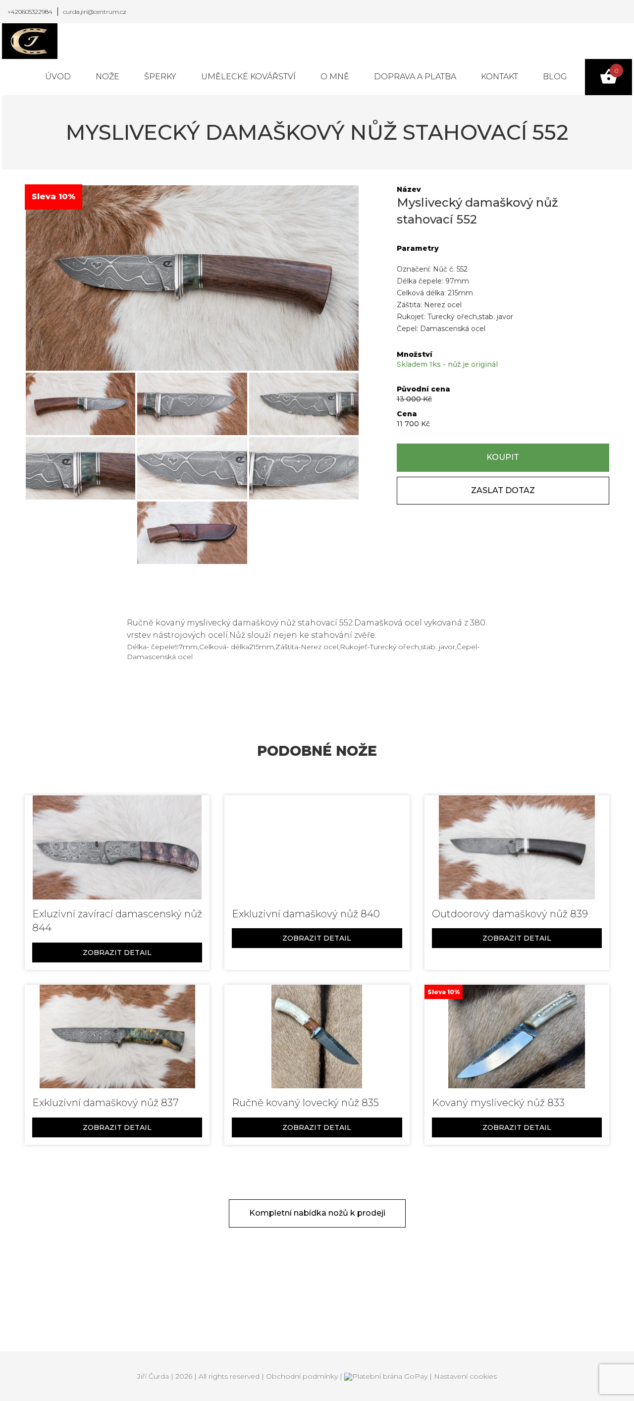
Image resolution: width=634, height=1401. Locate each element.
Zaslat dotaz (503, 490)
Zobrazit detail (117, 952)
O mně (334, 76)
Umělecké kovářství (248, 76)
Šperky (160, 76)
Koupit (502, 457)
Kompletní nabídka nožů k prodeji (317, 1213)
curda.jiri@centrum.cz (94, 11)
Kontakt (499, 76)
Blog (555, 76)
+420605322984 (30, 11)
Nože (107, 76)
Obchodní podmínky (302, 1376)
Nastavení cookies (465, 1376)
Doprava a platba (415, 76)
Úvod (58, 76)
